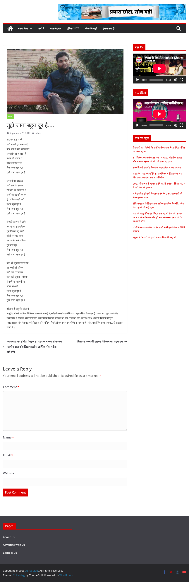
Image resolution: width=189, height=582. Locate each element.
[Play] (137, 80)
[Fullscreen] (181, 80)
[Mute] (175, 80)
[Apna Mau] (10, 28)
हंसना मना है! (109, 28)
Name (8, 437)
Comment (11, 387)
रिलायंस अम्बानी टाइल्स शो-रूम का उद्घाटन (100, 341)
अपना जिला (23, 28)
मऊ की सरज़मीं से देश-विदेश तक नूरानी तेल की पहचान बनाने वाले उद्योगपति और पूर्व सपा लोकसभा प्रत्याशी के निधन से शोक (157, 217)
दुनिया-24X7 (73, 28)
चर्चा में (41, 28)
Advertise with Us (14, 545)
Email (8, 455)
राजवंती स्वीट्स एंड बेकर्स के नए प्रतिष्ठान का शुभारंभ (157, 167)
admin (38, 133)
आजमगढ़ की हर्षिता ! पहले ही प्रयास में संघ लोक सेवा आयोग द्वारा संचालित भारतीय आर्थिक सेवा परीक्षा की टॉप (35, 346)
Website (8, 473)
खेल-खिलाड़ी (91, 28)
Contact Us (10, 552)
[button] (30, 28)
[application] (159, 68)
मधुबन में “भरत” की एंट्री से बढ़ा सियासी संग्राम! (154, 237)
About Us (9, 537)
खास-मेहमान (55, 28)
